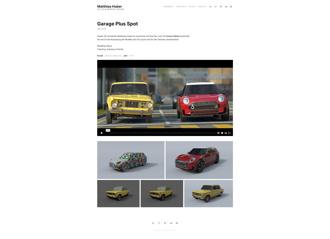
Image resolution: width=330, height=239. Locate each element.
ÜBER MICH (181, 6)
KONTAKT (202, 6)
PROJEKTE (168, 6)
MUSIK (192, 6)
